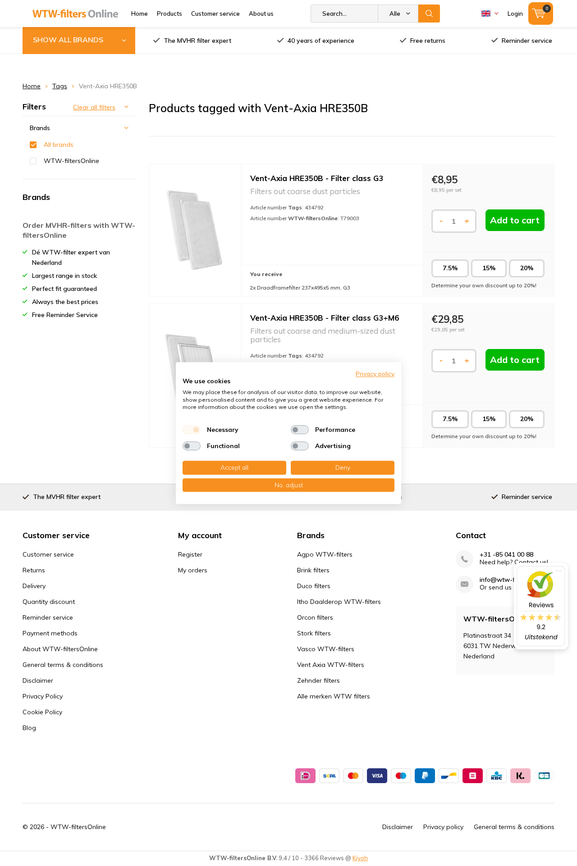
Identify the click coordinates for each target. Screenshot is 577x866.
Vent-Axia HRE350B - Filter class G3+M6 (324, 317)
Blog (29, 728)
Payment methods (50, 633)
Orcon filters (315, 617)
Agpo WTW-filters (325, 554)
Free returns (427, 40)
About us (261, 13)
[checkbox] (192, 429)
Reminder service (527, 40)
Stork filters (314, 633)
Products (169, 13)
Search (429, 14)
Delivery (34, 586)
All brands (58, 145)
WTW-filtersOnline (71, 161)
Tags (59, 86)
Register (190, 554)
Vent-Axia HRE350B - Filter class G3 (316, 178)
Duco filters (313, 586)
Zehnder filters (318, 680)
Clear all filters (94, 107)
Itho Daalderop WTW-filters (339, 602)
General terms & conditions (63, 665)
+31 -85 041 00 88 (506, 554)
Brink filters (313, 570)
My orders (192, 570)
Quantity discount (49, 602)
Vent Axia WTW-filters (330, 665)
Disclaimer (38, 680)
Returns (34, 570)
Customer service (215, 13)
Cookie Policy (42, 712)
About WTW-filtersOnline (60, 649)
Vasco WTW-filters (325, 649)
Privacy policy (443, 827)
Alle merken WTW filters (333, 696)
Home (139, 13)
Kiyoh (360, 857)
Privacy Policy (43, 696)
